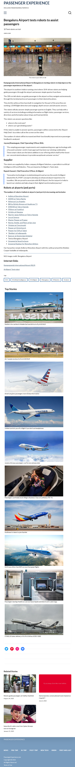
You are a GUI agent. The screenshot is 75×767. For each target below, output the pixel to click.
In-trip (24, 750)
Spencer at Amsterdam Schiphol (20, 236)
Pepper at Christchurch (17, 228)
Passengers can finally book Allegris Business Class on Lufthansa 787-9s (29, 497)
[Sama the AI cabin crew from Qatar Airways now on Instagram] (20, 714)
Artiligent (33, 280)
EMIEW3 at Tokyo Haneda (18, 207)
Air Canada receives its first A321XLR (17, 359)
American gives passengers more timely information (22, 394)
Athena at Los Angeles (16, 201)
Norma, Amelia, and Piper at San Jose (22, 223)
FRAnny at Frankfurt (16, 209)
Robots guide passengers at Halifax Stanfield (19, 696)
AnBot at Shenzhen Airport (18, 196)
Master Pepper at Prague (17, 220)
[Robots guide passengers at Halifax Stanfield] (20, 683)
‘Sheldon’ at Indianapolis (17, 233)
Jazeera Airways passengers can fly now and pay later (22, 463)
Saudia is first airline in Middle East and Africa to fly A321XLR (25, 324)
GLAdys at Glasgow (15, 212)
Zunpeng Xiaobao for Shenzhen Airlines (23, 244)
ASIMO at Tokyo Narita (17, 199)
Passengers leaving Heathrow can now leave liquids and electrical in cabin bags (31, 602)
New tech (44, 750)
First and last (65, 750)
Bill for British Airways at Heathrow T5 (22, 204)
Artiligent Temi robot (12, 269)
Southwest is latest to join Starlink (16, 532)
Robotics (56, 280)
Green (53, 750)
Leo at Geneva (13, 217)
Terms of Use (8, 765)
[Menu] (5, 12)
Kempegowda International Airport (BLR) (19, 265)
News (6, 750)
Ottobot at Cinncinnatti (17, 225)
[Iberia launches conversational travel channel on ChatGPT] (55, 683)
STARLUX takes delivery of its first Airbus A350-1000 (23, 636)
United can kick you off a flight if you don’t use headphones (24, 428)
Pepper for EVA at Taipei (17, 231)
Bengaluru (45, 280)
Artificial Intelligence (19, 280)
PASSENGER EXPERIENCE (27, 3)
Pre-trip (14, 750)
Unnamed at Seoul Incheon (18, 241)
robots (66, 280)
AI (6, 280)
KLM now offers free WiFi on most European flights (22, 567)
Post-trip (34, 750)
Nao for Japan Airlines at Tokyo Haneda (23, 215)
